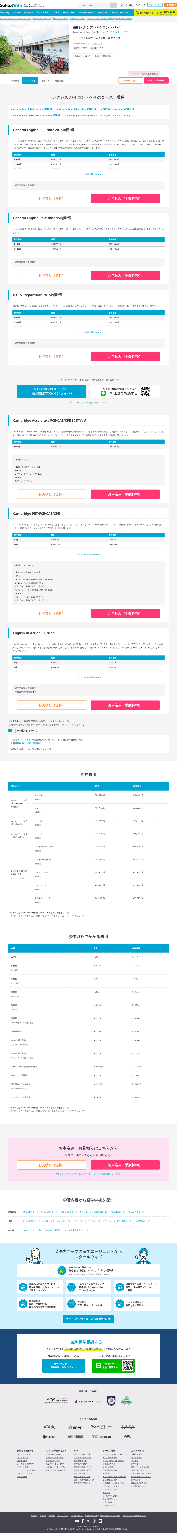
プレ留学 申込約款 (110, 1495)
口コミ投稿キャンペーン (141, 1476)
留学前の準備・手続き (83, 1467)
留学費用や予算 (80, 1460)
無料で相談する (146, 12)
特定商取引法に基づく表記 (113, 1483)
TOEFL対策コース (69, 1212)
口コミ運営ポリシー (111, 1499)
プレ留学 (56, 12)
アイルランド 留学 (24, 1473)
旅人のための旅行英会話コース (52, 1230)
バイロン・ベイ (120, 32)
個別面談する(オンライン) (52, 391)
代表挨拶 (43, 1516)
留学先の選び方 (80, 1464)
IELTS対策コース (50, 1212)
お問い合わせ (108, 1502)
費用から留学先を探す (55, 1457)
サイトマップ (108, 1505)
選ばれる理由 (42, 12)
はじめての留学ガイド (140, 1483)
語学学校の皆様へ (110, 1470)
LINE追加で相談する (120, 391)
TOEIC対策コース (30, 1212)
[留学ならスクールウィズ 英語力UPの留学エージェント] (11, 6)
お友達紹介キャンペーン (141, 1473)
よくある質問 (108, 1467)
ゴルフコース (29, 1230)
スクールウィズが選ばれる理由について (90, 402)
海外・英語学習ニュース (84, 1480)
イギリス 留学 (22, 1467)
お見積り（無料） (131, 80)
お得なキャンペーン (139, 1470)
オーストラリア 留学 (25, 1464)
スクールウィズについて (113, 1454)
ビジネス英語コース (32, 1221)
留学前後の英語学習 (82, 1483)
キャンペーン (103, 12)
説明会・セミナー (120, 12)
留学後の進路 (79, 1473)
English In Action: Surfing (117, 115)
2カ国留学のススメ (139, 1486)
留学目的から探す (53, 1460)
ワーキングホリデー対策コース (118, 1221)
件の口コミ (97, 43)
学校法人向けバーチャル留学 (110, 1516)
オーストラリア (105, 32)
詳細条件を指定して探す (56, 1467)
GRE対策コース (118, 1212)
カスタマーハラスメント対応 (114, 1476)
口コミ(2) (45, 80)
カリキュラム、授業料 (123, 18)
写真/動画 (59, 80)
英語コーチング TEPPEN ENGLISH (134, 1516)
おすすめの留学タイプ (83, 1457)
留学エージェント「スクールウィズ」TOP (15, 18)
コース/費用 (30, 80)
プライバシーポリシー (112, 1486)
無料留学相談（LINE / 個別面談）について (31, 743)
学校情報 (15, 80)
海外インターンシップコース (57, 1221)
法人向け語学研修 (91, 1516)
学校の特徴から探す (54, 1454)
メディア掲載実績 (88, 1418)
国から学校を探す (25, 1450)
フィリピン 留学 (23, 1454)
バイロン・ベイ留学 (77, 18)
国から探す (5, 12)
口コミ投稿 (127, 4)
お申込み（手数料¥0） (156, 80)
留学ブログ (79, 1450)
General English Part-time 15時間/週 (77, 109)
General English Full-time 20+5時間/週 (32, 109)
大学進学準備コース (79, 1230)
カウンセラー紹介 (86, 12)
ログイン (156, 4)
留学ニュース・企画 (82, 1476)
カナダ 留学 (22, 1460)
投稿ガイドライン (110, 1489)
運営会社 (34, 1516)
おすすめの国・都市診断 (56, 1470)
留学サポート (69, 12)
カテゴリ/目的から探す (23, 12)
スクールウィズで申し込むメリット (75, 1174)
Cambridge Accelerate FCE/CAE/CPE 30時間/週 (36, 115)
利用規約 (106, 1473)
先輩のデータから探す (55, 1464)
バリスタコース (93, 1221)
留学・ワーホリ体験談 (140, 1467)
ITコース (78, 1221)
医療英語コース (143, 1221)
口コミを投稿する (103, 56)
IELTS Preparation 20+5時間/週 (118, 109)
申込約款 (106, 1492)
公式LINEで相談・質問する (110, 1365)
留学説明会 (135, 1480)
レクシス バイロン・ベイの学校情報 (100, 18)
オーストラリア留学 (60, 18)
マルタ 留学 (22, 1476)
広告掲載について (77, 1516)
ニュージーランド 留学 (26, 1470)
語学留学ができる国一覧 (42, 18)
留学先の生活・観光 (82, 1470)
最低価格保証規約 (110, 1480)
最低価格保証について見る (109, 1174)
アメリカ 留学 (22, 1457)
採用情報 (52, 1516)
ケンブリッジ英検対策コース (94, 1212)
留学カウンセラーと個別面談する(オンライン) (63, 1365)
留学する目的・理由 (82, 1454)
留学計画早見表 (109, 1464)
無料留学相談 (136, 1454)
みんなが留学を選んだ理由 (113, 1460)
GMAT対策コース (136, 1212)
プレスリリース (62, 1516)
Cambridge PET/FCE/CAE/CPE (82, 115)
